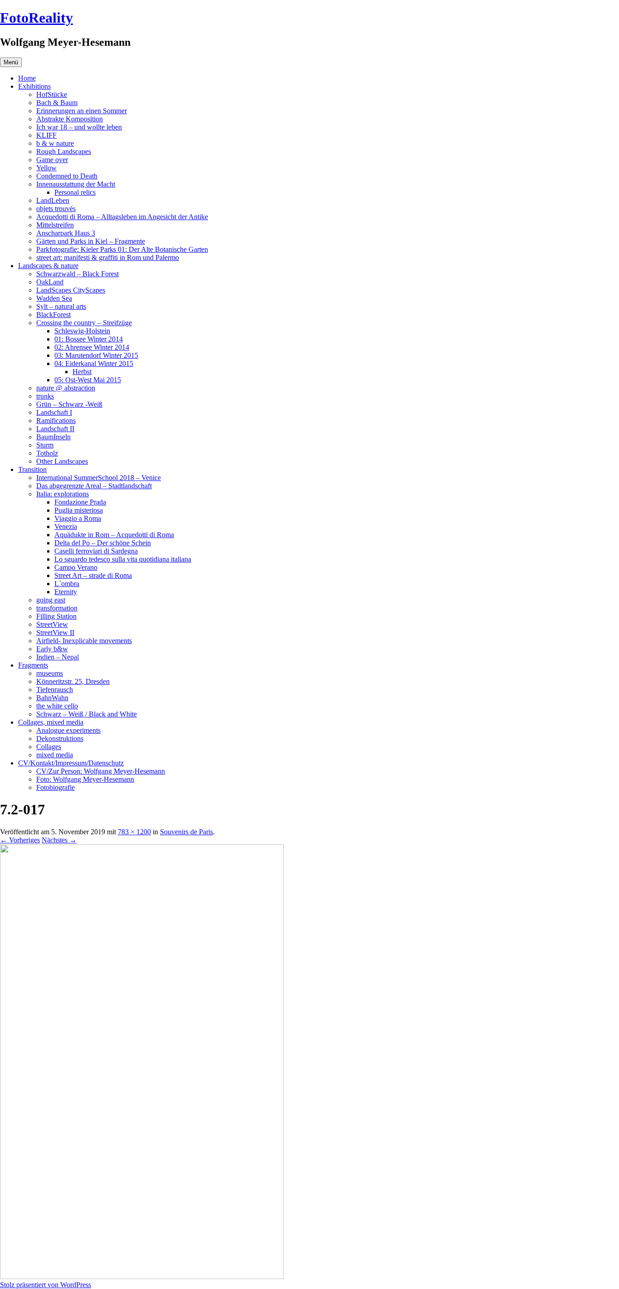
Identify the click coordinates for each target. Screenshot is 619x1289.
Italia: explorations (62, 494)
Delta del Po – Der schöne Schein (102, 543)
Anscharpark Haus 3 (65, 233)
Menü (11, 62)
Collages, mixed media (50, 722)
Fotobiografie (55, 787)
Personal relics (75, 192)
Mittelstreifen (55, 225)
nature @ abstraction (65, 388)
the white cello (57, 706)
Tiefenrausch (54, 689)
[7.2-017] (142, 1276)
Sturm (44, 445)
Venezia (65, 526)
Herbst (82, 371)
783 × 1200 (134, 832)
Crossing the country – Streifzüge (84, 323)
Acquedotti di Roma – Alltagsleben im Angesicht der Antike (122, 217)
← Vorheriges (20, 840)
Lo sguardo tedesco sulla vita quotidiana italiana (122, 559)
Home (27, 78)
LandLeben (52, 200)
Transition (32, 469)
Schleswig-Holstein (82, 331)
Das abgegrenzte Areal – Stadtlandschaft (94, 486)
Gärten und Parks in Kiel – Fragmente (90, 241)
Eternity (65, 592)
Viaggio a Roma (77, 518)
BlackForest (53, 314)
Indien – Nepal (57, 657)
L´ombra (66, 583)
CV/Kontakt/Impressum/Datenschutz (71, 763)
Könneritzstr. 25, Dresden (73, 681)
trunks (45, 396)
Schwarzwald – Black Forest (77, 274)
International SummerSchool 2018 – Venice (98, 477)
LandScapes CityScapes (70, 290)
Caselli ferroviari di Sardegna (96, 551)
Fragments (33, 665)
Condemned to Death (66, 176)
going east (50, 600)
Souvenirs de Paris (186, 832)
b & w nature (55, 143)
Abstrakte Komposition (69, 119)
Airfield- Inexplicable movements (84, 640)
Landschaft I (54, 412)
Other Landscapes (62, 461)
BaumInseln (53, 437)
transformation (56, 608)
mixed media (54, 755)
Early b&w (52, 649)
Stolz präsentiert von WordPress (45, 1285)
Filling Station (56, 616)
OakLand (49, 282)
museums (49, 673)
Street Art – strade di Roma (93, 575)
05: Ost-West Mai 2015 (87, 380)
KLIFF (46, 135)
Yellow (46, 168)
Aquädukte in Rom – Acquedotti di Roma (114, 535)
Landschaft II (55, 429)
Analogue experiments (68, 730)
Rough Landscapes (63, 151)
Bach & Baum (56, 102)
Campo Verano (75, 567)
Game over (52, 160)
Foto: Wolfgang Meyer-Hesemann (85, 779)
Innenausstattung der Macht (75, 184)
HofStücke (51, 94)
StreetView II (55, 632)
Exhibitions (34, 86)
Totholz (47, 453)
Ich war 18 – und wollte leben (79, 127)
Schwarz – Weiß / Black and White (86, 714)
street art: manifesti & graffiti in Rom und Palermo (107, 257)
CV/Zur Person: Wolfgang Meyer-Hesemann (100, 771)
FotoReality (36, 18)
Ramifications (56, 420)
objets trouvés (56, 208)
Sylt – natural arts (61, 306)
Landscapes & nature (48, 265)
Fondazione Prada (80, 502)
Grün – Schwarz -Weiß (69, 404)
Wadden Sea (54, 298)
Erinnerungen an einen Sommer (81, 111)
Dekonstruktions (59, 738)
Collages (48, 746)
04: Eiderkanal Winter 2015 (93, 363)
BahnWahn (52, 698)
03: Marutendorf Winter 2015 (96, 355)
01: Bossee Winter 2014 (88, 339)
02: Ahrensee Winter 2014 (91, 347)
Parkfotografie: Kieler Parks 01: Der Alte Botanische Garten (122, 249)
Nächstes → (59, 840)
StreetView (52, 624)
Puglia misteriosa (78, 510)
